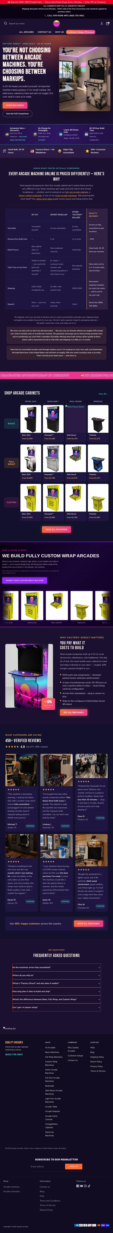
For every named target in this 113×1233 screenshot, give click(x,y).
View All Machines (56, 529)
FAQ (42, 1196)
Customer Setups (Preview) (81, 32)
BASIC (11, 423)
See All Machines (74, 712)
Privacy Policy (96, 1066)
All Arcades (50, 1048)
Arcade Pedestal (52, 1111)
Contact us (45, 1186)
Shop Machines (15, 105)
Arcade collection (11, 1191)
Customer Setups (75, 1056)
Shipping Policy (97, 1057)
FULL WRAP (11, 463)
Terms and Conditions (50, 1200)
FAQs (92, 1048)
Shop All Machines (89, 923)
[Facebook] (77, 1186)
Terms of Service (97, 1071)
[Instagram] (85, 1186)
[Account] (102, 23)
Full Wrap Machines (53, 1057)
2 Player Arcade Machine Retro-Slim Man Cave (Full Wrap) (27, 1226)
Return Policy (96, 1062)
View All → (104, 394)
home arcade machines (66, 195)
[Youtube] (81, 1186)
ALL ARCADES (26, 32)
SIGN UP (74, 1166)
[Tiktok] (89, 1186)
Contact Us (73, 1060)
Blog (92, 1052)
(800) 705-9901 (14, 1054)
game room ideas (44, 198)
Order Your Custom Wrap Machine (25, 580)
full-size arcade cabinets (76, 192)
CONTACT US (44, 32)
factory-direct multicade (30, 195)
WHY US (59, 32)
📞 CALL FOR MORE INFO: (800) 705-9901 (64, 15)
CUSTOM (11, 502)
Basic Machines (52, 1052)
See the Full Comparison (17, 114)
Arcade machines (11, 1186)
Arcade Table (51, 1107)
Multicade (49, 1086)
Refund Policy (46, 1210)
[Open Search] (5, 23)
